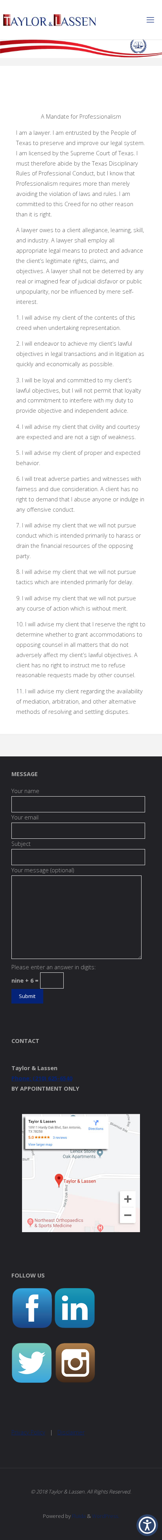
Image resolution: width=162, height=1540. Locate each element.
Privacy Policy (28, 1432)
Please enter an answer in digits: (53, 967)
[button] (147, 1525)
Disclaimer (71, 1432)
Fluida (78, 1516)
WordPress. (105, 1516)
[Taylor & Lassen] (49, 19)
